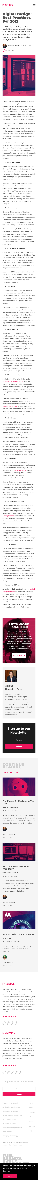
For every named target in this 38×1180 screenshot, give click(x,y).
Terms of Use (17, 1145)
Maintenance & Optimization (12, 1128)
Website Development (10, 1103)
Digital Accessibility (9, 1123)
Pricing (31, 1121)
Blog (30, 1131)
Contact (32, 1126)
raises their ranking (10, 406)
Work (31, 1117)
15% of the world (19, 470)
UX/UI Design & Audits (10, 1119)
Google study (9, 516)
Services (32, 1112)
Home (31, 1103)
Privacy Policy (7, 1145)
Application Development (11, 1107)
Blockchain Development (11, 1111)
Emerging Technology (10, 1136)
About (31, 1108)
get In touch (19, 656)
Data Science (7, 1132)
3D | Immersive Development (12, 1115)
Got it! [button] (10, 1176)
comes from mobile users (13, 382)
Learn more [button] (7, 1171)
